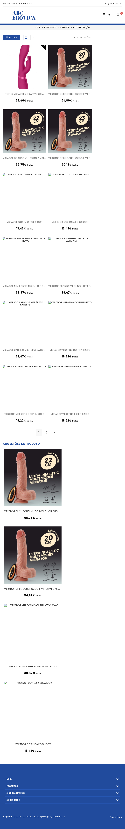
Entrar (119, 3)
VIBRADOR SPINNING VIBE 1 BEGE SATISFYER (24, 350)
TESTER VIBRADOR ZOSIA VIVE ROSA (24, 94)
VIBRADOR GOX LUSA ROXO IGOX (70, 222)
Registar (109, 3)
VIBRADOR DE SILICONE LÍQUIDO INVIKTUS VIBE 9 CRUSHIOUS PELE (70, 158)
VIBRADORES (66, 27)
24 (85, 37)
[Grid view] (26, 37)
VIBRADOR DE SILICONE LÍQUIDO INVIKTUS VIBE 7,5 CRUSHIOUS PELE (70, 94)
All (89, 37)
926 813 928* (25, 3)
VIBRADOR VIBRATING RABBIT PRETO (70, 414)
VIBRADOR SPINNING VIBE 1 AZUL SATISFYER (70, 286)
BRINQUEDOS (50, 27)
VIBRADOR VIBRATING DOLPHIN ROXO (24, 414)
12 (81, 37)
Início (38, 27)
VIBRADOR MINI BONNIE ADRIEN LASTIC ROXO (24, 286)
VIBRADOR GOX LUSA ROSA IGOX (24, 222)
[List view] (33, 37)
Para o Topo (116, 817)
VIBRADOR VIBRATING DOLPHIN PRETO (70, 350)
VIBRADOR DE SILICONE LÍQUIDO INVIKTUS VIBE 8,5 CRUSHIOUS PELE (24, 158)
